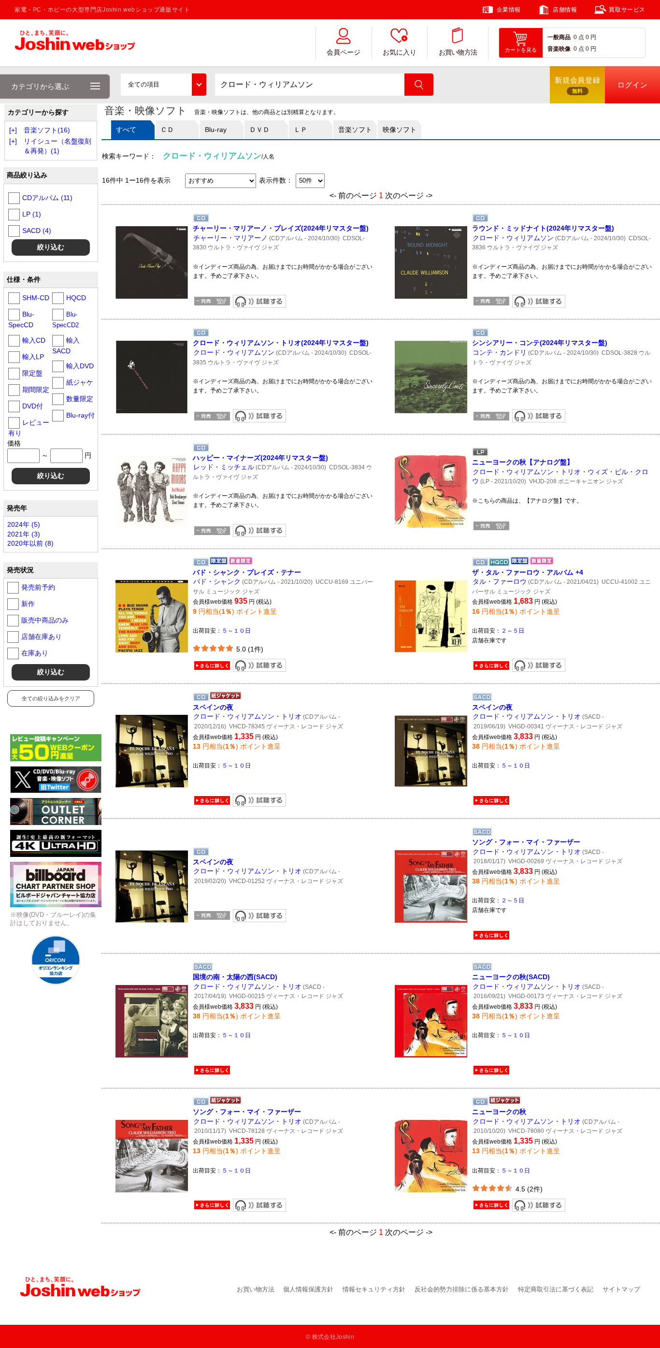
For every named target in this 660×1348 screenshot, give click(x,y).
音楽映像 (559, 48)
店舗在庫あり (41, 636)
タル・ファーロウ (500, 581)
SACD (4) (36, 230)
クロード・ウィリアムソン (513, 238)
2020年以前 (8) (30, 543)
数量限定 (79, 399)
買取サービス (627, 9)
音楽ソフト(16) (47, 130)
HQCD (76, 298)
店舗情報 (565, 9)
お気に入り (399, 52)
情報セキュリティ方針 (374, 1289)
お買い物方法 (458, 52)
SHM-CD (35, 298)
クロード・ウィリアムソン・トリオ (247, 716)
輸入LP (33, 357)
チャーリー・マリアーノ (230, 238)
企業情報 (509, 9)
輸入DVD (80, 366)
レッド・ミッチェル (223, 467)
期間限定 (35, 389)
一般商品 (559, 37)
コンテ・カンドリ (500, 352)
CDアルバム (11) (47, 198)
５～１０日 (236, 630)
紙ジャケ (79, 382)
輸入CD (33, 340)
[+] (13, 130)
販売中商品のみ (45, 620)
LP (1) (31, 214)
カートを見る (521, 50)
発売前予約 (38, 587)
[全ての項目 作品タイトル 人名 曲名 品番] (163, 84)
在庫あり (34, 653)
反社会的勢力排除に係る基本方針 (462, 1289)
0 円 (591, 37)
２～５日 (512, 630)
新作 (28, 604)
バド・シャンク (217, 581)
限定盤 (32, 373)
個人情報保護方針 (308, 1289)
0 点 (579, 37)
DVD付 (32, 406)
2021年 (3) (23, 534)
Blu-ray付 (80, 415)
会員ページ (343, 52)
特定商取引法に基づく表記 (555, 1289)
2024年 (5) (23, 524)
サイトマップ (621, 1289)
